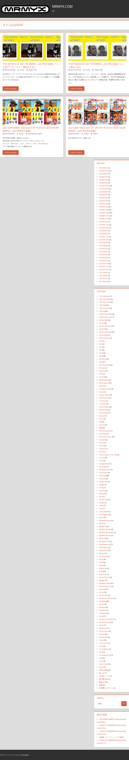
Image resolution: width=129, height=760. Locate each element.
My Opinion (103, 541)
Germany (103, 467)
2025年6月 (103, 195)
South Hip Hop (105, 622)
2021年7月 (103, 278)
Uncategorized (105, 655)
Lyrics (101, 517)
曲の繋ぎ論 (103, 679)
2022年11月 (104, 236)
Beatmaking (104, 380)
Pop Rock (102, 574)
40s (100, 344)
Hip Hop (102, 475)
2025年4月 (103, 201)
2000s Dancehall (105, 314)
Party (101, 559)
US (100, 658)
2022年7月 (103, 248)
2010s (101, 323)
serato (101, 604)
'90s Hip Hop (104, 302)
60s (100, 350)
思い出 (101, 673)
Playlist (31, 70)
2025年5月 (103, 198)
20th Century (104, 338)
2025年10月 (104, 186)
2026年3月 (103, 183)
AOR (101, 374)
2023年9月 (103, 230)
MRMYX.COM (62, 6)
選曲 (101, 685)
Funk (101, 460)
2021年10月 (104, 269)
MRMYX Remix (105, 535)
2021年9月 (103, 272)
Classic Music (104, 395)
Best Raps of (104, 383)
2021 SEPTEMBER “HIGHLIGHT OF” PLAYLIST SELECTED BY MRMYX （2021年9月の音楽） (31, 129)
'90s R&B (102, 305)
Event (101, 443)
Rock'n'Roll (103, 595)
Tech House (103, 631)
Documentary (104, 431)
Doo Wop (102, 434)
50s (100, 347)
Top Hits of (103, 643)
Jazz (100, 496)
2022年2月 (103, 257)
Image (101, 484)
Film (100, 452)
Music (101, 538)
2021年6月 (103, 281)
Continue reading (10, 89)
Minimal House (105, 520)
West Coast (103, 664)
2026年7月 (103, 171)
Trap (101, 646)
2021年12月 (104, 263)
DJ (100, 422)
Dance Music (104, 407)
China (101, 392)
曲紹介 (101, 682)
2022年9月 (103, 242)
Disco (101, 419)
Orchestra (103, 556)
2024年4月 (103, 221)
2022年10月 (104, 239)
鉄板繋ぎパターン (106, 688)
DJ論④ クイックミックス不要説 (111, 737)
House (101, 478)
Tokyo (101, 640)
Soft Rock (103, 613)
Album (101, 371)
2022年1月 (103, 260)
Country (102, 401)
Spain (101, 625)
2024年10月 (104, 218)
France (102, 457)
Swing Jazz (103, 628)
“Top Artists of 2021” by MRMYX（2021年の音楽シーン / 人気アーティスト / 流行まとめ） (32, 65)
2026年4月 (103, 180)
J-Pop (101, 487)
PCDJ (101, 562)
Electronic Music (105, 437)
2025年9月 (103, 189)
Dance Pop (103, 410)
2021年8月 (103, 275)
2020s (101, 329)
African (102, 368)
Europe (102, 440)
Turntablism (104, 649)
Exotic (101, 445)
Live (100, 508)
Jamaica (102, 490)
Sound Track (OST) (106, 619)
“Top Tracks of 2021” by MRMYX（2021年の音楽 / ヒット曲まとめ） (96, 65)
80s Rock (102, 359)
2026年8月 (103, 168)
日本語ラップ (104, 676)
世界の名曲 (103, 670)
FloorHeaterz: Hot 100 (108, 455)
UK (100, 652)
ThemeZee (25, 755)
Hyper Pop (103, 481)
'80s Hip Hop (104, 299)
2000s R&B (103, 320)
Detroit (102, 416)
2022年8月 (103, 245)
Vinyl (101, 661)
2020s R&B (103, 335)
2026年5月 (103, 177)
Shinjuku (102, 610)
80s (100, 356)
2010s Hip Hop (105, 326)
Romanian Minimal (106, 598)
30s (100, 341)
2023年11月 (104, 225)
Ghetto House (104, 469)
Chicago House (105, 389)
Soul (100, 616)
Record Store (104, 577)
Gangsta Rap (104, 463)
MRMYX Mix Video (106, 532)
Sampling (102, 601)
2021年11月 (104, 266)
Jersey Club (103, 499)
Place (101, 565)
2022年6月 (103, 251)
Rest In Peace (104, 586)
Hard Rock (103, 472)
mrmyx (22, 70)
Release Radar (104, 583)
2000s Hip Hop (105, 317)
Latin (101, 505)
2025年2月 (103, 207)
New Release (32, 134)
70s (100, 353)
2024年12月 (104, 213)
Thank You (103, 637)
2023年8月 (103, 233)
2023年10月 (104, 228)
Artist (101, 377)
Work (101, 667)
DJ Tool (102, 425)
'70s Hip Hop (104, 296)
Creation (102, 404)
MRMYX (102, 526)
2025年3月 (103, 204)
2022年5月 (103, 254)
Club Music (103, 398)
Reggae (102, 580)
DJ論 (101, 428)
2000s (101, 311)
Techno (102, 634)
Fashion (102, 449)
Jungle (101, 502)
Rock (101, 592)
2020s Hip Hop (105, 332)
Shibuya (102, 607)
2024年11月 (104, 216)
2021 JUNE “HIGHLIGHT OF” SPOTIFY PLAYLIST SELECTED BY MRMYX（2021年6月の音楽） (97, 129)
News (101, 553)
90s (100, 362)
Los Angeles (104, 514)
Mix (100, 523)
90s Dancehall (104, 365)
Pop (35, 70)
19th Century (104, 308)
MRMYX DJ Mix (105, 529)
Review (102, 589)
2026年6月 (103, 174)
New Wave (103, 547)
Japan (101, 493)
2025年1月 (103, 210)
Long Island (103, 511)
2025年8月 (103, 192)
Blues (101, 386)
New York (103, 550)
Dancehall (103, 413)
